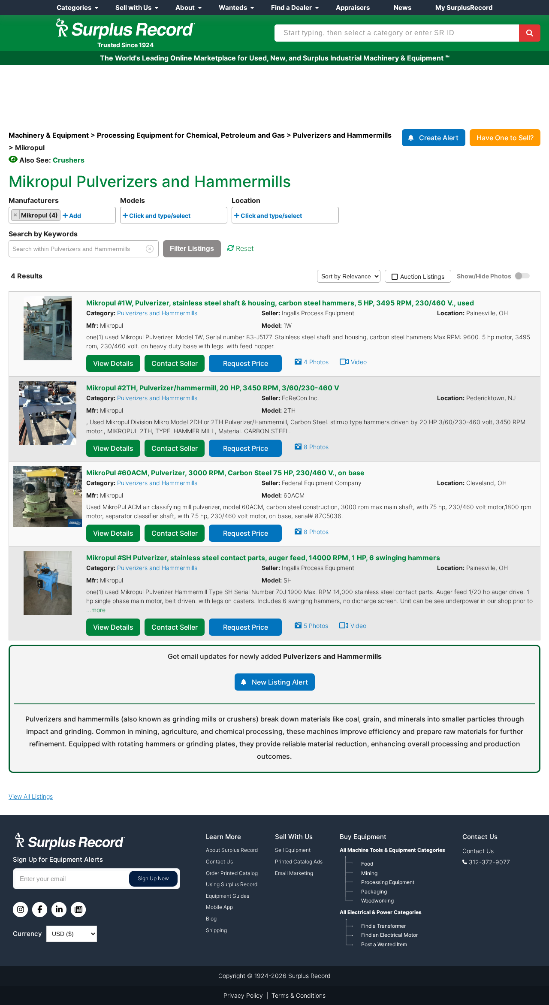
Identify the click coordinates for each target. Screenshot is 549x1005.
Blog (211, 918)
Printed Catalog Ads (299, 861)
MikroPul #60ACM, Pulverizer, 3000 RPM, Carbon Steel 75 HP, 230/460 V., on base (225, 472)
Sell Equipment (293, 850)
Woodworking (377, 900)
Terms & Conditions (298, 995)
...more (96, 609)
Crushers (68, 160)
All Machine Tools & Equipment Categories (392, 850)
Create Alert (439, 137)
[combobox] (62, 215)
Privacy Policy (243, 995)
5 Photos (316, 625)
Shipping (216, 930)
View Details (113, 363)
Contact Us (219, 861)
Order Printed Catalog (232, 873)
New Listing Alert (280, 682)
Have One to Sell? (505, 137)
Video (359, 361)
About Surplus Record (232, 850)
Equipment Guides (227, 896)
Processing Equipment (387, 882)
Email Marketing (294, 873)
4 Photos (316, 361)
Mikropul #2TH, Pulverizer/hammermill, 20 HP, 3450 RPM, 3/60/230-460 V (212, 387)
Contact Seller (174, 363)
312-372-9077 (489, 862)
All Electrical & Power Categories (381, 912)
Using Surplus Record (231, 884)
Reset (245, 248)
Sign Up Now (153, 878)
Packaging (374, 891)
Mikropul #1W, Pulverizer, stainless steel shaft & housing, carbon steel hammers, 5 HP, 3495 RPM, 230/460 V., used (280, 303)
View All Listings (31, 796)
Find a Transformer (383, 926)
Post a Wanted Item (384, 944)
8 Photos (316, 446)
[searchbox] (85, 217)
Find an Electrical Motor (389, 935)
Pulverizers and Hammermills (157, 313)
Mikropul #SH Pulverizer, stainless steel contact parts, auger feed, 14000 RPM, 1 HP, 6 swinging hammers (263, 557)
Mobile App (219, 907)
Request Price (245, 363)
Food (367, 863)
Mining (369, 873)
